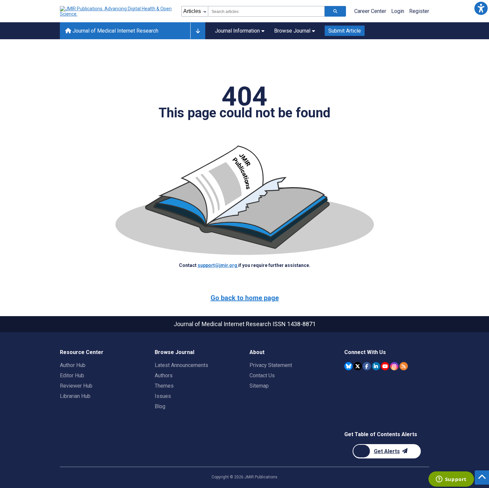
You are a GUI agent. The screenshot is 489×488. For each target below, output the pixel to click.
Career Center (370, 11)
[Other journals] (197, 31)
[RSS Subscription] (404, 366)
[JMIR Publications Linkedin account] (376, 366)
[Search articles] (335, 11)
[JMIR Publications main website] (116, 11)
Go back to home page (245, 298)
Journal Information (237, 31)
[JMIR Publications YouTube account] (385, 366)
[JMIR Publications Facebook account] (367, 366)
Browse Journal (292, 31)
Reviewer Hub (76, 386)
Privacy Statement (270, 365)
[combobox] (266, 11)
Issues (163, 396)
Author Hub (72, 365)
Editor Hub (72, 375)
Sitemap (259, 386)
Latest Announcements (181, 365)
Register (419, 11)
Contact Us (262, 375)
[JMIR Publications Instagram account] (394, 366)
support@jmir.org (218, 265)
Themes (164, 386)
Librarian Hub (75, 396)
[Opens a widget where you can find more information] (451, 479)
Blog (160, 406)
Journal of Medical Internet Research (114, 31)
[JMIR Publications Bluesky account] (348, 366)
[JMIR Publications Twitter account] (358, 366)
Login (397, 11)
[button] (480, 8)
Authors (164, 375)
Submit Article (344, 31)
